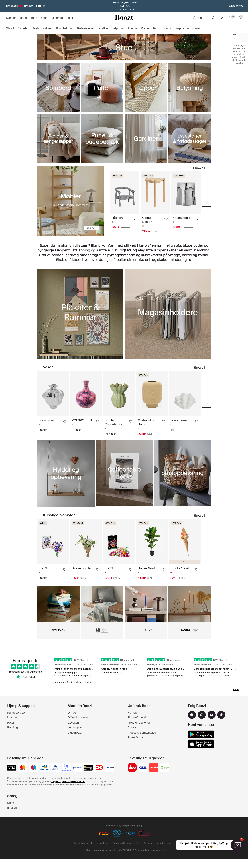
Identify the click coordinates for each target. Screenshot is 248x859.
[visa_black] (11, 768)
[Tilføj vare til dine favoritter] (135, 219)
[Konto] (213, 18)
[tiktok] (221, 715)
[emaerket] (117, 833)
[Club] (221, 18)
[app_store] (201, 744)
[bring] (164, 768)
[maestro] (33, 768)
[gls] (143, 768)
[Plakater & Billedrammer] (80, 314)
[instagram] (202, 715)
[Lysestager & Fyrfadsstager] (189, 138)
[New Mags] (58, 604)
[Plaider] (58, 138)
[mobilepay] (66, 768)
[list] (124, 201)
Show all (199, 168)
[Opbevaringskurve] (182, 473)
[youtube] (212, 715)
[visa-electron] (44, 768)
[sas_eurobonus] (109, 768)
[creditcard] (88, 768)
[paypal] (77, 768)
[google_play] (201, 734)
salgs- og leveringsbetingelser (68, 781)
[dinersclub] (55, 768)
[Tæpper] (146, 87)
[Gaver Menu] (201, 28)
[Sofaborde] (58, 87)
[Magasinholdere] (168, 314)
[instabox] (153, 768)
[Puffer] (102, 87)
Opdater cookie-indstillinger (157, 843)
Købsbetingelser (81, 843)
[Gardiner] (146, 138)
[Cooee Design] (189, 604)
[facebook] (192, 715)
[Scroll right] (206, 202)
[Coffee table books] (124, 473)
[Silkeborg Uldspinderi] (102, 604)
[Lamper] (189, 87)
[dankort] (98, 768)
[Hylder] (66, 473)
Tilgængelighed (101, 843)
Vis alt (236, 689)
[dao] (132, 768)
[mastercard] (22, 768)
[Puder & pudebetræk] (102, 138)
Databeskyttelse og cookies (126, 843)
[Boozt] (124, 18)
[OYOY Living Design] (146, 604)
